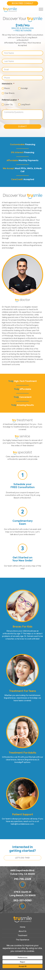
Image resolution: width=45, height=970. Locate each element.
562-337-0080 (23, 900)
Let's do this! (22, 858)
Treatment (22, 935)
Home (22, 927)
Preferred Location (10, 100)
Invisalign (24, 88)
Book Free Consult (22, 3)
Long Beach (25, 104)
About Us (22, 931)
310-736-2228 (22, 879)
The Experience (22, 940)
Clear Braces (9, 93)
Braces (7, 88)
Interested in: (8, 84)
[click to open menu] (41, 9)
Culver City (8, 104)
